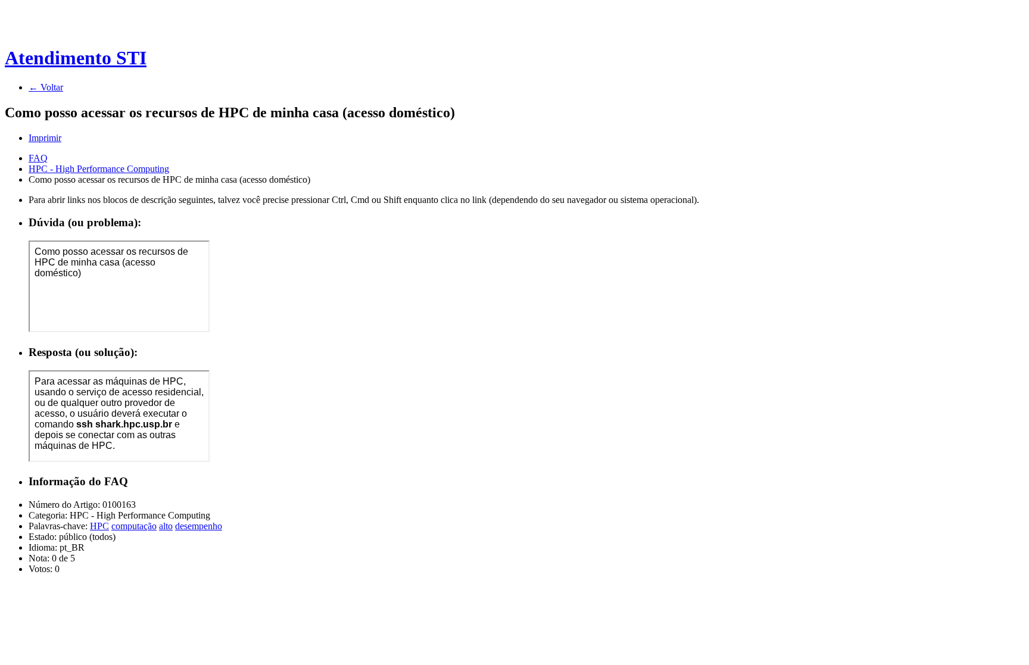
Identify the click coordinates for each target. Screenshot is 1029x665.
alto (166, 526)
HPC (99, 526)
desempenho (198, 526)
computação (134, 526)
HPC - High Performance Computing (99, 169)
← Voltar (46, 87)
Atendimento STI (75, 57)
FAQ (38, 158)
